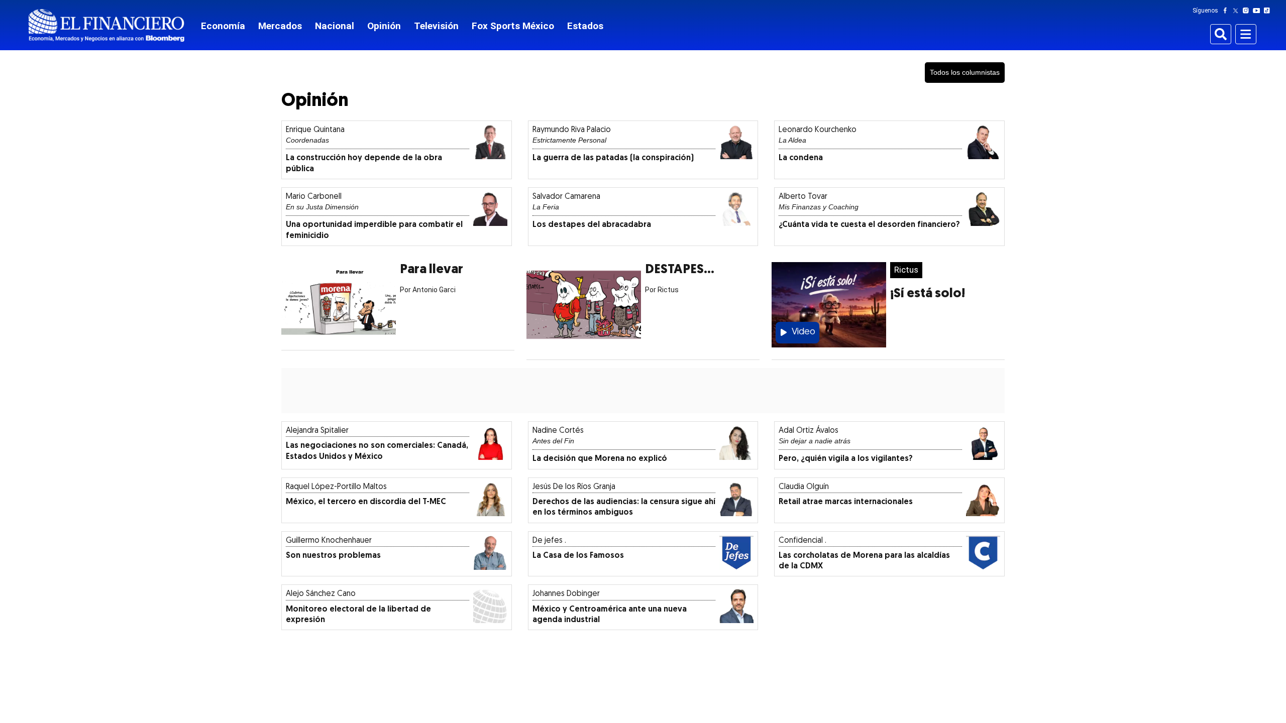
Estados (585, 26)
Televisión (436, 26)
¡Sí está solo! (927, 294)
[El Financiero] (106, 25)
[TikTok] (1269, 10)
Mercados (280, 26)
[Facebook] (1227, 10)
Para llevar (431, 270)
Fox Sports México (513, 26)
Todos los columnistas (965, 72)
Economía (223, 26)
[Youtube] (1258, 10)
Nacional (334, 26)
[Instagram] (1248, 10)
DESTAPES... (679, 270)
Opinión (384, 26)
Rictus (906, 270)
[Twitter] (1237, 10)
